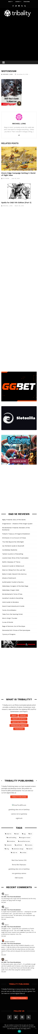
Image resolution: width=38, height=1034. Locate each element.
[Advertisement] (19, 38)
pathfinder (19, 845)
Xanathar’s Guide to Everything (12, 598)
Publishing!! (19, 729)
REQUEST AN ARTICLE (19, 719)
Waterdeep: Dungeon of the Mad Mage (15, 586)
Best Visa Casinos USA (19, 860)
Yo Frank (6, 178)
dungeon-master (25, 837)
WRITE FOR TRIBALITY (19, 722)
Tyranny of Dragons (8, 634)
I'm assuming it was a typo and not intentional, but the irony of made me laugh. (18, 899)
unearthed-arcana (25, 841)
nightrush (19, 818)
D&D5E (30, 849)
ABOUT (14, 715)
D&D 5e (9, 834)
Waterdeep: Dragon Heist (10, 590)
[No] (36, 1028)
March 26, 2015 (19, 205)
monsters (29, 845)
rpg (24, 834)
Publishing (27, 1)
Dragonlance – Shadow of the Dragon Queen (17, 524)
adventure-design (18, 849)
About (10, 1)
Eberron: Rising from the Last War (13, 570)
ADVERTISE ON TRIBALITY (19, 725)
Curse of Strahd (7, 622)
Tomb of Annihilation (9, 610)
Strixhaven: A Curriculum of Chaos (14, 538)
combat (24, 852)
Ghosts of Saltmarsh (9, 578)
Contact (17, 1)
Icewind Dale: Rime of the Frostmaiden (15, 558)
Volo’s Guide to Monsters (10, 602)
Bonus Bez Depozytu (19, 865)
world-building (12, 837)
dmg (7, 849)
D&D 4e (14, 852)
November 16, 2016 (22, 74)
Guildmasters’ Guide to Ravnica (13, 582)
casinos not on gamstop (19, 814)
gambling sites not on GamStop (19, 810)
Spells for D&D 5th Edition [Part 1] (16, 202)
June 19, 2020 (15, 178)
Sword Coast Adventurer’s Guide (13, 606)
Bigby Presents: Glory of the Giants (14, 519)
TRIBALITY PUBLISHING (19, 797)
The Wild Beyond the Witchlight (13, 542)
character (9, 845)
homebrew (12, 841)
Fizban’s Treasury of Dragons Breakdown (16, 534)
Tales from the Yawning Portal (12, 614)
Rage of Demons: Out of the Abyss (13, 626)
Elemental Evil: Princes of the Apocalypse (16, 630)
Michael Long (8, 74)
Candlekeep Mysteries (9, 550)
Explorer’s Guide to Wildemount (13, 566)
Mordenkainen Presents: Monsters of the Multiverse (16, 529)
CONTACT (23, 715)
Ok (19, 1031)
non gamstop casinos (19, 873)
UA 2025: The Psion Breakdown (11, 896)
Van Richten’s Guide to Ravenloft (13, 546)
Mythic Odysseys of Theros (11, 562)
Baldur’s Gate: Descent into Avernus (14, 574)
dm (31, 834)
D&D (17, 834)
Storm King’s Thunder (9, 618)
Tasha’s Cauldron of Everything (12, 554)
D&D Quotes (19, 878)
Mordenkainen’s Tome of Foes (12, 594)
